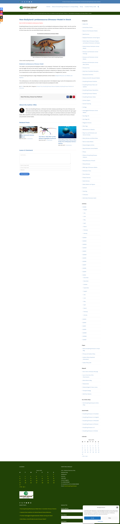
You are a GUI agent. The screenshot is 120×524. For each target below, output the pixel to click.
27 (90, 452)
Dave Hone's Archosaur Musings (90, 371)
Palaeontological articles (88, 145)
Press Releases (86, 174)
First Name (64, 515)
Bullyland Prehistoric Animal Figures (91, 37)
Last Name (63, 521)
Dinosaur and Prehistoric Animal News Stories (90, 63)
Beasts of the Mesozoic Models (90, 30)
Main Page (85, 126)
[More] (1, 20)
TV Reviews (85, 194)
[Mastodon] (28, 502)
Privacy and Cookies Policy (89, 354)
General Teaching (87, 103)
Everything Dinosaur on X (89, 427)
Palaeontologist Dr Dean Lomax (90, 387)
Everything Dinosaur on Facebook (91, 413)
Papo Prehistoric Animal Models (90, 148)
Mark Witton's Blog (87, 380)
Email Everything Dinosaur (70, 486)
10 (82, 448)
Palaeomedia (86, 383)
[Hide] (0, 22)
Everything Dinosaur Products (66, 86)
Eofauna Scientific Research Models (91, 78)
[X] (1, 17)
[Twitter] (22, 502)
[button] (117, 507)
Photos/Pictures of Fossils (89, 160)
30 (98, 452)
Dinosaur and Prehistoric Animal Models (90, 58)
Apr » (86, 456)
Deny (109, 518)
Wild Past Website (87, 394)
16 (98, 448)
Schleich (85, 187)
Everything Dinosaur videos (89, 97)
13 (90, 448)
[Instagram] (1, 14)
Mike (22, 86)
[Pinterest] (1, 11)
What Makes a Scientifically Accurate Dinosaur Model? (33, 519)
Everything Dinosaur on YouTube (90, 431)
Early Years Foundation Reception (91, 71)
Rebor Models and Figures (89, 184)
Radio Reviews (86, 181)
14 (42, 478)
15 (95, 448)
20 (90, 450)
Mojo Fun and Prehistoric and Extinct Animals (90, 133)
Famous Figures (86, 100)
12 (87, 448)
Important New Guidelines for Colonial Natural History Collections (35, 512)
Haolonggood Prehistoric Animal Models (90, 111)
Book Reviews (86, 34)
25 (85, 452)
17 (82, 450)
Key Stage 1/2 (86, 115)
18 (85, 450)
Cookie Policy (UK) (87, 362)
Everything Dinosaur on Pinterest (90, 424)
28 (93, 452)
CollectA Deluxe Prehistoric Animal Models (91, 47)
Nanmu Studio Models (88, 141)
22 (96, 450)
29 (96, 452)
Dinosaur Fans (40, 86)
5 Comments (30, 140)
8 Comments (49, 145)
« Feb (83, 456)
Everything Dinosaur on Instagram (91, 417)
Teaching (85, 191)
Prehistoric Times (87, 170)
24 (82, 452)
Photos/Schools (86, 164)
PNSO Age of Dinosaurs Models (90, 167)
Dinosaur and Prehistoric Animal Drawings (90, 52)
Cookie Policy (100, 521)
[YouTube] (26, 502)
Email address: (65, 508)
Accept (92, 518)
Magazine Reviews (87, 122)
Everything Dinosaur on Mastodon (91, 420)
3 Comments (69, 138)
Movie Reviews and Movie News (90, 138)
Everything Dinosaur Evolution (90, 81)
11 (25, 478)
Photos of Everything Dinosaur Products (90, 156)
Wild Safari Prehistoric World (89, 198)
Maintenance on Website (89, 129)
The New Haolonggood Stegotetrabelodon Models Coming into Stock (36, 515)
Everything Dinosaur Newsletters (90, 90)
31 (82, 454)
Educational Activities (88, 74)
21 (93, 450)
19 (87, 450)
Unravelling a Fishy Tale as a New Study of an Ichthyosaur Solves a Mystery (48, 141)
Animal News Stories (88, 27)
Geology (84, 107)
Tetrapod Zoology (87, 390)
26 (87, 452)
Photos (84, 151)
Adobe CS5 (85, 24)
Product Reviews (87, 177)
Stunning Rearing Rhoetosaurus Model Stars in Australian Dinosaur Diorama (38, 508)
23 (98, 450)
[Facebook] (1, 9)
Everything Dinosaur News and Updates (51, 86)
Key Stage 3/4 (86, 119)
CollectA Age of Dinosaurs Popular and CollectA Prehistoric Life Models (91, 42)
